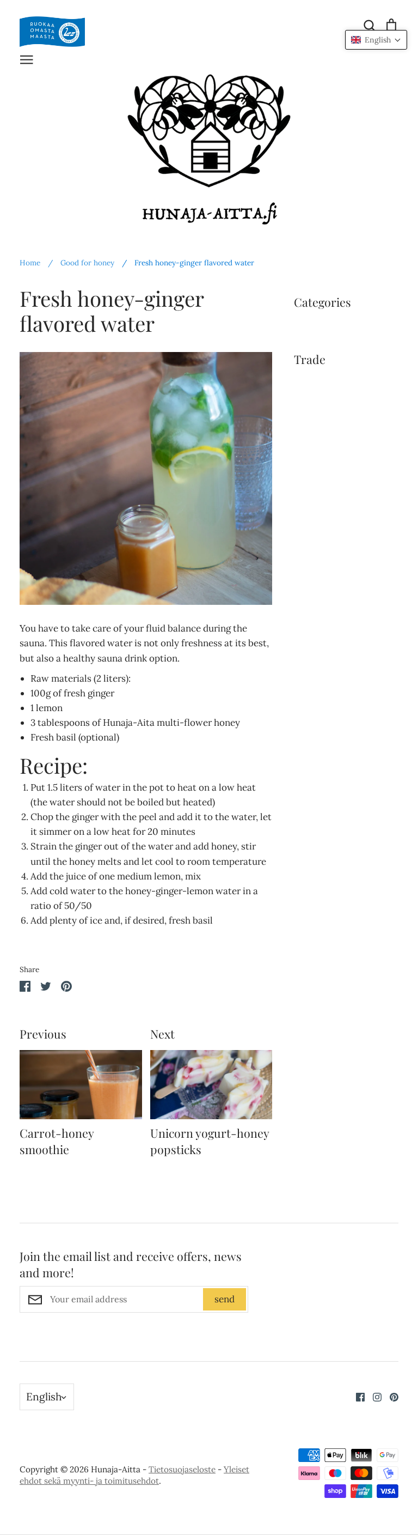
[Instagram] (373, 1396)
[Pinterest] (390, 1396)
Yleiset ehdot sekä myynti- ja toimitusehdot (134, 1475)
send (224, 1299)
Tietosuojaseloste (182, 1469)
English (44, 1396)
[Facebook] (356, 1396)
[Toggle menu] (27, 58)
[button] (376, 40)
